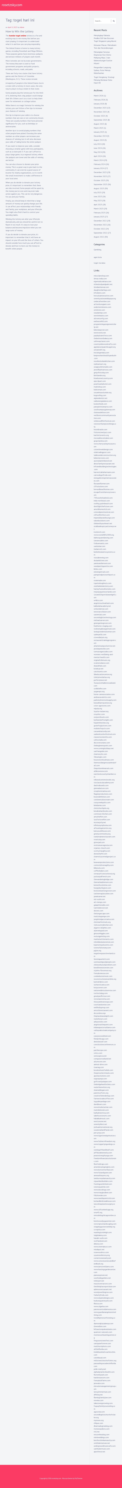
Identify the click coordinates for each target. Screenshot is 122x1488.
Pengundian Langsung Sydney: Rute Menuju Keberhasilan (102, 70)
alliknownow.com (101, 771)
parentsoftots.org (101, 1093)
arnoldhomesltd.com (102, 509)
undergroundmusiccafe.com (105, 1446)
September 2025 (100, 120)
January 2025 (99, 132)
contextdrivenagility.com (104, 865)
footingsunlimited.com (103, 1184)
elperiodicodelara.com (102, 281)
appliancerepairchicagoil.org (105, 347)
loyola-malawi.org (101, 711)
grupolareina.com (100, 441)
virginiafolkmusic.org (102, 660)
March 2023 (98, 208)
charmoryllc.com (100, 754)
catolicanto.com (100, 671)
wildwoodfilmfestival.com (104, 421)
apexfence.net (99, 1451)
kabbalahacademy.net (102, 606)
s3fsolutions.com (101, 486)
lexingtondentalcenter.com (104, 631)
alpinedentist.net (100, 398)
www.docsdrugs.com (102, 1189)
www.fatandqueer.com (103, 1172)
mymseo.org (99, 1420)
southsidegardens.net (102, 1278)
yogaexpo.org (99, 691)
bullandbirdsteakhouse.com (105, 1201)
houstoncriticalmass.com (104, 760)
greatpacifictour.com (102, 996)
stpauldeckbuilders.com (103, 1181)
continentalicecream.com (104, 799)
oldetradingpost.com (102, 452)
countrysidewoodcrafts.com (105, 344)
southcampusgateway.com (104, 409)
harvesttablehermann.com (104, 472)
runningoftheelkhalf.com (104, 1150)
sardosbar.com (99, 546)
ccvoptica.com (99, 1229)
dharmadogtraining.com (103, 1426)
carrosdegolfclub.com (102, 475)
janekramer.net (100, 896)
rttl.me (96, 1431)
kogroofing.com (100, 395)
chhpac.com (98, 1423)
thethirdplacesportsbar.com (105, 1286)
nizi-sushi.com (99, 899)
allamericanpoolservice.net (104, 646)
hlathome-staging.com (103, 626)
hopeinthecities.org (101, 723)
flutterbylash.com (101, 1375)
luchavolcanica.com (101, 984)
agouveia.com (99, 1412)
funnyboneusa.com (101, 973)
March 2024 (98, 160)
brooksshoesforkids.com (103, 1070)
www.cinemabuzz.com (103, 1246)
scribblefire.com (100, 688)
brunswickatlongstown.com (105, 891)
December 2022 (100, 220)
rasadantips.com (100, 313)
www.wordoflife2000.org (104, 535)
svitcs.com (98, 1053)
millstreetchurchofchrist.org (105, 1360)
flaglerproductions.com (103, 794)
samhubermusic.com (102, 1449)
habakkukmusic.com (101, 1118)
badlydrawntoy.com (101, 1113)
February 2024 (99, 164)
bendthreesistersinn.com (103, 967)
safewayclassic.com (102, 341)
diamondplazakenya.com (103, 1323)
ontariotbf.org (99, 350)
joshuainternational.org (103, 1127)
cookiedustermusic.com (103, 976)
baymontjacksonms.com (103, 945)
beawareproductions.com (104, 862)
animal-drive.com (100, 1064)
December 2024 (100, 136)
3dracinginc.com (100, 757)
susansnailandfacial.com (103, 1130)
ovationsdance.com (101, 663)
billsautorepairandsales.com (105, 1329)
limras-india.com (100, 278)
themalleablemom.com (103, 882)
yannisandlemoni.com (102, 563)
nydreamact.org (100, 364)
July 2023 (97, 192)
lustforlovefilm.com (102, 819)
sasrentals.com (100, 614)
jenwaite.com (99, 1383)
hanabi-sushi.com (100, 1238)
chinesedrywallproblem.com (105, 965)
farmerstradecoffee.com (104, 1098)
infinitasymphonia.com (103, 825)
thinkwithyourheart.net (103, 523)
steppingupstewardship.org (104, 1226)
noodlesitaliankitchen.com (104, 361)
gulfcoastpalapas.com (103, 1081)
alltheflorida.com (100, 1349)
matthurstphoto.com (102, 1346)
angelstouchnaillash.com (104, 603)
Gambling (97, 249)
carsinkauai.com (100, 1357)
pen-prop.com (99, 1133)
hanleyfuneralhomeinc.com (104, 589)
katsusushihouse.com (102, 831)
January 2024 (99, 168)
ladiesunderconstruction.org (105, 455)
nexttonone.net (100, 1121)
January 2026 (99, 103)
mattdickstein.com (101, 1110)
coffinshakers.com (101, 871)
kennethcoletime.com (102, 885)
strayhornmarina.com (102, 791)
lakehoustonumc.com (102, 1115)
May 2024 (98, 152)
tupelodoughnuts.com (102, 583)
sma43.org (98, 1212)
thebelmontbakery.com (103, 338)
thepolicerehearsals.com (103, 768)
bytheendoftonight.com (103, 720)
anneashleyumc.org (101, 1175)
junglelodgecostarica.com (104, 919)
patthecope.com (100, 1050)
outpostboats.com (101, 717)
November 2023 (100, 176)
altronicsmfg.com (101, 318)
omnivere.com (99, 310)
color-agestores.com (102, 705)
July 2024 (97, 144)
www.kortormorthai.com (103, 1170)
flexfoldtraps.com (101, 1164)
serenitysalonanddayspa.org (105, 298)
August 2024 (99, 140)
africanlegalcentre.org (102, 828)
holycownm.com (100, 987)
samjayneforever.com (102, 1343)
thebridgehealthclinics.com (104, 1084)
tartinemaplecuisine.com (103, 893)
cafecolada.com (100, 740)
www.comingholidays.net (104, 748)
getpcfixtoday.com (101, 372)
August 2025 (99, 124)
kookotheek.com (100, 404)
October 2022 (99, 229)
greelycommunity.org (102, 834)
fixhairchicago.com (101, 1039)
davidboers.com (100, 1104)
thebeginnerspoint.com (103, 745)
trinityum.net (99, 1281)
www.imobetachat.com (103, 1107)
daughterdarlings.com (102, 290)
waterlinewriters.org (102, 1087)
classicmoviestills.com (103, 737)
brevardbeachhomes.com (104, 489)
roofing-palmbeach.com (103, 503)
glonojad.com (99, 842)
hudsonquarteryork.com (103, 1300)
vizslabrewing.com (101, 557)
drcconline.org (99, 1013)
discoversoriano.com (102, 742)
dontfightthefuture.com (103, 506)
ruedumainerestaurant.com (104, 836)
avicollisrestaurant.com (103, 1010)
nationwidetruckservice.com (105, 990)
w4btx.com (98, 600)
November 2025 (100, 112)
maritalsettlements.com (104, 939)
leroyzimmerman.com (102, 1392)
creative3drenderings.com (104, 1095)
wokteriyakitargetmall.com (104, 629)
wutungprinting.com (102, 936)
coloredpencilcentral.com (104, 512)
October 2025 (99, 116)
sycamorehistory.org (102, 1255)
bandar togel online (17, 35)
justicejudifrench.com (102, 876)
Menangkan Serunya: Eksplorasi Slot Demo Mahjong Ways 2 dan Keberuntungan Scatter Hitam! (103, 58)
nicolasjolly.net (100, 822)
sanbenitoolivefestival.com (105, 734)
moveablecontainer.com (103, 438)
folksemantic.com (101, 543)
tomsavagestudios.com (103, 651)
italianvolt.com (100, 549)
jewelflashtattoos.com (103, 369)
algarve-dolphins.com (102, 928)
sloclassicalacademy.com (104, 782)
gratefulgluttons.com (102, 725)
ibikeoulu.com (99, 868)
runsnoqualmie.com (101, 1187)
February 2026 (99, 99)
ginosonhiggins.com (101, 933)
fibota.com (98, 1303)
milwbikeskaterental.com (104, 942)
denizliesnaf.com (100, 1041)
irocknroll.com (99, 532)
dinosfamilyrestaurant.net (104, 463)
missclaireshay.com (101, 276)
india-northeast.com (102, 500)
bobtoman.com (100, 389)
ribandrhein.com (100, 666)
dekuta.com (98, 1244)
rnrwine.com (98, 1400)
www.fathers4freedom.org (104, 1141)
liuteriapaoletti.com (102, 959)
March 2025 (98, 128)
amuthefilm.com (100, 816)
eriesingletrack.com (101, 572)
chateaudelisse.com (101, 412)
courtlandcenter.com (102, 1004)
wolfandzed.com (100, 1241)
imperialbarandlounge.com (104, 518)
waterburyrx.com (100, 1019)
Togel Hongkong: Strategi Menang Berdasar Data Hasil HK (104, 80)
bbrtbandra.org (99, 375)
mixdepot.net (99, 1249)
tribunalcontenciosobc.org (104, 779)
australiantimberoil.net (103, 461)
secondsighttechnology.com (105, 617)
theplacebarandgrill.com (103, 1016)
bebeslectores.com (101, 458)
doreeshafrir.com (100, 853)
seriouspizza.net (100, 1056)
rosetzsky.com (12, 4)
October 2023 (99, 180)
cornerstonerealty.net (102, 1258)
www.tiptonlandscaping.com (105, 1224)
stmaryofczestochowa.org (104, 873)
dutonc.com (98, 910)
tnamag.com (99, 1067)
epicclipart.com (100, 381)
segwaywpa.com (100, 1078)
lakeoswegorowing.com (103, 1403)
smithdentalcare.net (102, 1443)
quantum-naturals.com (103, 1332)
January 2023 (99, 216)
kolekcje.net (98, 668)
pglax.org (97, 950)
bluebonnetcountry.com (103, 378)
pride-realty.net (100, 1369)
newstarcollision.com (102, 611)
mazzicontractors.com (103, 1283)
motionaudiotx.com (101, 1429)
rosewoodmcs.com (101, 1252)
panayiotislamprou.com (103, 406)
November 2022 (100, 225)
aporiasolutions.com (102, 1076)
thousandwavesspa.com (103, 1002)
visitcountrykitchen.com (103, 925)
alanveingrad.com (101, 930)
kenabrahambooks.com (103, 811)
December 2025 (100, 108)
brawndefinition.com (102, 797)
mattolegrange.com (102, 916)
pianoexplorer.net (101, 1275)
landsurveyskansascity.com (104, 1178)
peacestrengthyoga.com (103, 1155)
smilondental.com (101, 609)
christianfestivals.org (102, 922)
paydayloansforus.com (103, 335)
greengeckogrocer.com (103, 623)
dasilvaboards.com (101, 785)
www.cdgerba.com (101, 1306)
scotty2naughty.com (102, 851)
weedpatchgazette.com (103, 566)
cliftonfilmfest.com (102, 515)
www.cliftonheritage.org (103, 1209)
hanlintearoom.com (101, 1377)
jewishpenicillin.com (101, 648)
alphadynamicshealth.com (104, 1372)
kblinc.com (98, 569)
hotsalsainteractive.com (103, 295)
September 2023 (100, 184)
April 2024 (98, 156)
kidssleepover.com (101, 330)
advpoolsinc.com (100, 1021)
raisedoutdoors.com (102, 520)
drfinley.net (98, 1394)
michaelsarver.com (101, 620)
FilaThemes (78, 1478)
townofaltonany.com (102, 947)
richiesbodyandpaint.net (103, 284)
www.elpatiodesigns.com (104, 1298)
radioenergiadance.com (103, 401)
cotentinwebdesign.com (103, 449)
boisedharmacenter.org (103, 703)
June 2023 (98, 196)
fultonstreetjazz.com (102, 432)
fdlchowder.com (100, 1195)
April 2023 (98, 204)
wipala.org (98, 708)
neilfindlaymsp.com (101, 1007)
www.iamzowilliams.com (104, 1266)
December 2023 (100, 172)
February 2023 (99, 212)
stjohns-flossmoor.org (102, 970)
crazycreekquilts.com (102, 802)
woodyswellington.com (103, 1292)
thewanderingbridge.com (103, 879)
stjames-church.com (102, 848)
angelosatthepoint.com (103, 1024)
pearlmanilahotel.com (102, 384)
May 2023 (98, 200)
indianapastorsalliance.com (104, 1027)
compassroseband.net (102, 1058)
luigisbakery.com (100, 1235)
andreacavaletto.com (102, 697)
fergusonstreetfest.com (103, 1340)
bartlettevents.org (101, 435)
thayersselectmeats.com (104, 1073)
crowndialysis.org (100, 637)
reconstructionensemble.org (105, 979)
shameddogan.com (101, 1090)
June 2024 (98, 148)
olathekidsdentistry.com (103, 586)
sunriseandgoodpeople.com (104, 962)
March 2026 (98, 95)
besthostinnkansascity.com (104, 1440)
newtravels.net (100, 332)
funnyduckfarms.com (102, 1380)
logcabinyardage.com (102, 1101)
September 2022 (100, 233)
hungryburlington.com (102, 888)
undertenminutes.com (102, 307)
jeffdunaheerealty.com (103, 1152)
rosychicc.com (99, 714)
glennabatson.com (101, 788)
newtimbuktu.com (101, 315)
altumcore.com (100, 1061)
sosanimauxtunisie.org (102, 392)
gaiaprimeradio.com (101, 905)
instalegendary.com (101, 352)
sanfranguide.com (101, 751)
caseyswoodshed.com (102, 1036)
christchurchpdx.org (101, 808)
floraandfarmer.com (101, 483)
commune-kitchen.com (103, 814)
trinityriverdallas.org (102, 677)
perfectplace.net (100, 680)
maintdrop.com (100, 387)
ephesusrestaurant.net (103, 1289)
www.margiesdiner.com (103, 1192)
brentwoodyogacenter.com (104, 1221)
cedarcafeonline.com (102, 301)
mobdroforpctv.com (102, 728)
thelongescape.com (101, 913)
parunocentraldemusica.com (105, 1309)
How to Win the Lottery (19, 31)
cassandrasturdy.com (102, 731)
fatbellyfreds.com (101, 1295)
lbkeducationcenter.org (103, 674)
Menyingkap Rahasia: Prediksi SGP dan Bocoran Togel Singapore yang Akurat (105, 38)
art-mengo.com (100, 902)
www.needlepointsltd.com (104, 1198)
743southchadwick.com (103, 498)
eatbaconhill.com (101, 321)
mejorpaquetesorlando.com (105, 592)
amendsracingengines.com (104, 1167)
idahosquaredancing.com (103, 537)
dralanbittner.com (101, 560)
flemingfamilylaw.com (102, 1397)
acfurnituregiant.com (102, 304)
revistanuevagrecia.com (103, 845)
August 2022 (99, 237)
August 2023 (99, 188)
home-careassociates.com (104, 694)
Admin (22, 27)
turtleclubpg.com (101, 993)
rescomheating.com (101, 1434)
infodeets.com (99, 293)
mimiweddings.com (101, 1437)
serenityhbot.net (100, 1124)
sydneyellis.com (100, 634)
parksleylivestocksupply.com (105, 700)
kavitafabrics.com (101, 982)
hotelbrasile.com (100, 429)
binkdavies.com (100, 805)
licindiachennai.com (101, 287)
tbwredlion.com (100, 1326)
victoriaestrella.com (102, 999)
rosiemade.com (100, 580)
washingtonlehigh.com (103, 1232)
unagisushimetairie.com (103, 367)
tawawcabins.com (101, 540)
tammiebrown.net (101, 908)
